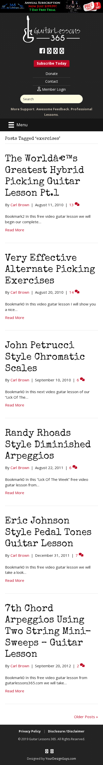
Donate (52, 73)
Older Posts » (86, 716)
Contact (51, 81)
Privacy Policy (30, 731)
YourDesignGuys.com (61, 758)
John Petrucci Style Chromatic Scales (45, 357)
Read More (14, 229)
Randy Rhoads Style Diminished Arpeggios (48, 445)
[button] (52, 64)
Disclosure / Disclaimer (66, 731)
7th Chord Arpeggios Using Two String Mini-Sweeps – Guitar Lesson (48, 632)
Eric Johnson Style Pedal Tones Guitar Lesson (48, 533)
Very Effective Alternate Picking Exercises (50, 270)
